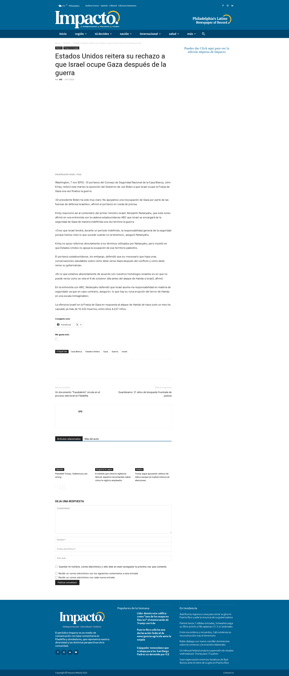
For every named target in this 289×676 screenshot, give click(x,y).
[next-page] (63, 487)
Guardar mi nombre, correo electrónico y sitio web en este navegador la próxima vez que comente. (113, 566)
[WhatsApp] (81, 87)
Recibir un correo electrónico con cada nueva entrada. (87, 577)
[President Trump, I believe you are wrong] (73, 458)
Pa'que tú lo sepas (71, 48)
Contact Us (228, 672)
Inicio (57, 43)
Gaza (105, 351)
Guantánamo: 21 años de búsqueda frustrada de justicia (145, 394)
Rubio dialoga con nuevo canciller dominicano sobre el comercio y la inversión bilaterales (205, 643)
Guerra (115, 351)
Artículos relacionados (69, 439)
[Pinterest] (74, 87)
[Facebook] (222, 5)
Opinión (59, 469)
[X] (66, 87)
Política (139, 469)
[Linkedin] (232, 5)
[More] (97, 87)
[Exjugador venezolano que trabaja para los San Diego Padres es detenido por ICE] (125, 651)
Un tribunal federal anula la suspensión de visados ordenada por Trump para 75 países (207, 652)
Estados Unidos (93, 351)
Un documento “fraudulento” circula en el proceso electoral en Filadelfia (77, 394)
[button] (203, 34)
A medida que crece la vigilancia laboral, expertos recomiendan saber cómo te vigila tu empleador (113, 477)
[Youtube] (76, 652)
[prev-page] (57, 487)
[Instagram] (227, 5)
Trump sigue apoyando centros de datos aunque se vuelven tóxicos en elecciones (152, 477)
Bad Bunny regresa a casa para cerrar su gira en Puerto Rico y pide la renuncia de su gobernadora (206, 616)
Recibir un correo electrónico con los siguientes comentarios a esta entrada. (98, 573)
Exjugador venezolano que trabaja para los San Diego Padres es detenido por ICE (153, 651)
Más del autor (92, 439)
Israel (124, 351)
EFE (60, 79)
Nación (66, 43)
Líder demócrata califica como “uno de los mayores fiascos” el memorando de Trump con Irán (153, 618)
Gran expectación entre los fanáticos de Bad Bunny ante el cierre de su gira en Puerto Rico (204, 661)
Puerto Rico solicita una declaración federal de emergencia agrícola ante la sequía (154, 634)
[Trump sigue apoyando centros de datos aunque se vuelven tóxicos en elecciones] (153, 458)
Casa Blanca (76, 351)
